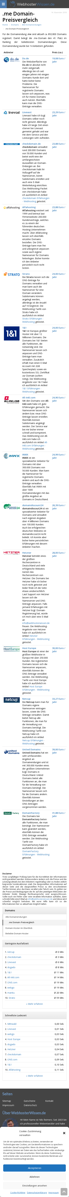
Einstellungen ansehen (34, 1185)
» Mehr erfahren (34, 1003)
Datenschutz (30, 1105)
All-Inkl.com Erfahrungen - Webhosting (35, 445)
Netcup (26, 698)
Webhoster (36, 4)
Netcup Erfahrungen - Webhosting (33, 742)
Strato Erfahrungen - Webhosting (32, 320)
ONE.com (12, 982)
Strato (26, 273)
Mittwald (11, 1023)
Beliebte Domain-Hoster (17, 933)
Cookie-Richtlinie (17, 1192)
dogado (11, 967)
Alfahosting (29, 207)
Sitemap (6, 1100)
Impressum (53, 1192)
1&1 (24, 327)
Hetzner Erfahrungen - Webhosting (35, 637)
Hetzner (26, 552)
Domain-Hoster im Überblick (18, 928)
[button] (64, 1133)
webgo (10, 987)
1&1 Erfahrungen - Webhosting (31, 390)
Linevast (27, 112)
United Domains (31, 749)
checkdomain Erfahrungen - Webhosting (35, 200)
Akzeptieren (34, 1168)
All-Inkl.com (28, 397)
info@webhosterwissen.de (36, 623)
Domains (10, 910)
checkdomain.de (31, 143)
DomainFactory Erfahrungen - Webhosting (35, 853)
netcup (10, 951)
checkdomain (14, 957)
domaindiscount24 (32, 505)
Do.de (25, 58)
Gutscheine (29, 1100)
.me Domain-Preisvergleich (21, 922)
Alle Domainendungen (16, 917)
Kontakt (49, 1100)
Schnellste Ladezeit (16, 1015)
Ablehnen (35, 1176)
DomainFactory (31, 812)
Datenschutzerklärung (37, 1192)
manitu (11, 992)
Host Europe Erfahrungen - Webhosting (35, 688)
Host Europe (29, 648)
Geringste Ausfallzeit (17, 943)
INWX (25, 454)
